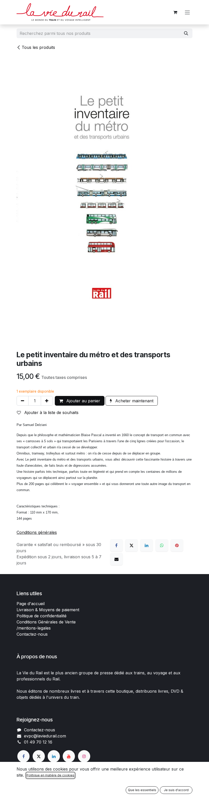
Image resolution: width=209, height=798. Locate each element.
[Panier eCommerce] (175, 12)
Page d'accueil (31, 603)
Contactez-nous (32, 634)
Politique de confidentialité (42, 615)
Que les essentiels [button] (142, 790)
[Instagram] (84, 756)
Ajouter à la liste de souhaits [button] (51, 412)
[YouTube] (69, 756)
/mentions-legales (34, 628)
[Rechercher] (186, 33)
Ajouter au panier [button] (82, 400)
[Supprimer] (23, 401)
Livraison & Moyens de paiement (48, 609)
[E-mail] (116, 559)
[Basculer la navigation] (187, 12)
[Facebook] (116, 545)
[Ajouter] (47, 401)
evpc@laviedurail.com (45, 735)
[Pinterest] (177, 545)
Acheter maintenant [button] (133, 400)
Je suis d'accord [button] (176, 790)
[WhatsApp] (162, 545)
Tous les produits (38, 47)
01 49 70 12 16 (38, 742)
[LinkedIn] (146, 545)
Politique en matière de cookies (50, 775)
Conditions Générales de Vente (46, 621)
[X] (131, 545)
